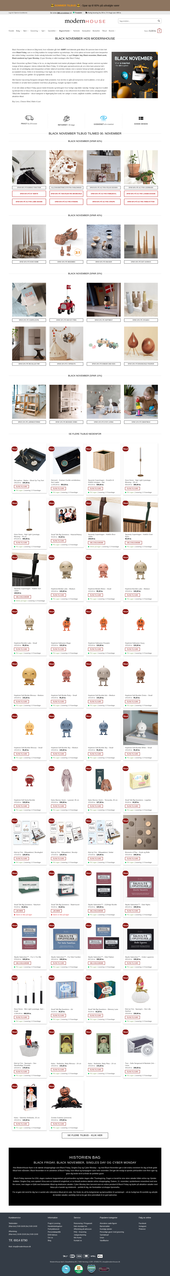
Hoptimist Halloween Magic (61, 643)
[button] (18, 12)
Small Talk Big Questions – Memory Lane (103, 1009)
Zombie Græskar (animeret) (61, 1118)
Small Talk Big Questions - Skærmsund (65, 904)
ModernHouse (22, 1168)
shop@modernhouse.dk (22, 1246)
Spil (43, 31)
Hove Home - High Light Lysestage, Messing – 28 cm (138, 481)
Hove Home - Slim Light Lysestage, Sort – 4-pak (29, 1010)
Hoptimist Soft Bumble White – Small (138, 748)
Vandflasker (104, 1240)
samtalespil (119, 1192)
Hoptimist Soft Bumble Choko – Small (138, 695)
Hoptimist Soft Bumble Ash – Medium (101, 695)
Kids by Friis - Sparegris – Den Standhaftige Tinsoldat (25, 1064)
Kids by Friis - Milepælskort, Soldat (100, 852)
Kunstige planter (106, 1229)
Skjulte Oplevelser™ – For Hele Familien (66, 957)
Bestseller (96, 31)
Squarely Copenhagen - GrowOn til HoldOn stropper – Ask (101, 481)
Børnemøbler (105, 1226)
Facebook (142, 1223)
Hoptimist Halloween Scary (135, 643)
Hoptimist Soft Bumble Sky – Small (100, 748)
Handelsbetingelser (55, 1226)
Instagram (142, 1226)
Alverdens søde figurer (108, 1223)
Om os (50, 1238)
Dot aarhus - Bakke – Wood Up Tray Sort (29, 480)
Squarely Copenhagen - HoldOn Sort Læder (27, 590)
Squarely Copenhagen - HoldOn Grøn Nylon (139, 535)
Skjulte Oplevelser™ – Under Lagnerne (139, 957)
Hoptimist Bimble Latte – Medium (63, 589)
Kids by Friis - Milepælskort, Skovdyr (64, 852)
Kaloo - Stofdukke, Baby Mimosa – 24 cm (66, 1063)
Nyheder (76, 31)
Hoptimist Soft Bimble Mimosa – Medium (29, 695)
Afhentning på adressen (83, 1229)
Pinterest (142, 1229)
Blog (49, 1240)
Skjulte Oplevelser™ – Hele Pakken (101, 957)
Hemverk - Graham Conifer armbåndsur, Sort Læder (66, 481)
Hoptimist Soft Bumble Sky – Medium (64, 748)
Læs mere (19, 911)
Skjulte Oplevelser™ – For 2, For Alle (27, 957)
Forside (11, 31)
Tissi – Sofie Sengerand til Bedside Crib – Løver (140, 1064)
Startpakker (86, 31)
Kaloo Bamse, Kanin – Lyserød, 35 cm (65, 800)
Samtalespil (104, 1235)
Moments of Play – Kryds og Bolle (137, 852)
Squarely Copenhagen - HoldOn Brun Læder (101, 535)
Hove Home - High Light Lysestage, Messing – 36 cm (27, 535)
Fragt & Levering (54, 1223)
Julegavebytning (80, 1235)
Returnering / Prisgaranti (83, 1223)
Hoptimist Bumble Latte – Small (25, 643)
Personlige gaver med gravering (112, 1232)
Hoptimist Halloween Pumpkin (99, 643)
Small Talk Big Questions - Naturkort (27, 904)
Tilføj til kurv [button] (21, 486)
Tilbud (104, 31)
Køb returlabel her (80, 1226)
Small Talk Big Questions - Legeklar (138, 800)
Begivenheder (64, 31)
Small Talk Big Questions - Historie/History (66, 534)
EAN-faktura (52, 1235)
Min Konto (77, 1238)
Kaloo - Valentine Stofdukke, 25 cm (27, 1118)
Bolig (18, 31)
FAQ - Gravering (80, 1232)
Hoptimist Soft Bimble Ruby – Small (64, 695)
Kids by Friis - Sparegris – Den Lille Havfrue (138, 1010)
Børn (25, 31)
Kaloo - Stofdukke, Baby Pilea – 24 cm (102, 1063)
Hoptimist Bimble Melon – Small (99, 589)
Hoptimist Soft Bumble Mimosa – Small (28, 748)
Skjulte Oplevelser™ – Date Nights (137, 904)
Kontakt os (78, 1240)
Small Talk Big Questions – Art (62, 1009)
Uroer (102, 1238)
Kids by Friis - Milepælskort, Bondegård (28, 852)
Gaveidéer (52, 31)
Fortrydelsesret (53, 1229)
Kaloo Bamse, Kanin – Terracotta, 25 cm (102, 800)
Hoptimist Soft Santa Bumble (24, 800)
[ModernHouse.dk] (85, 21)
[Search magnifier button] (159, 21)
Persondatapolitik (54, 1232)
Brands (111, 31)
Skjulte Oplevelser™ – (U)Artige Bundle (102, 904)
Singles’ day (77, 55)
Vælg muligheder (96, 542)
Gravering (34, 31)
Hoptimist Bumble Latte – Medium (137, 589)
